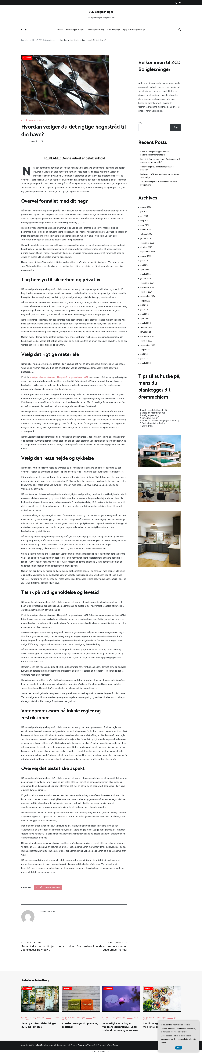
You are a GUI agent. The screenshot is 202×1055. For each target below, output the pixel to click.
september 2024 (147, 296)
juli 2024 (144, 305)
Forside (60, 30)
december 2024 (147, 283)
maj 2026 (144, 221)
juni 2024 (144, 309)
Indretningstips (113, 30)
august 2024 (145, 301)
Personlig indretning (95, 30)
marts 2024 (145, 323)
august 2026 (145, 207)
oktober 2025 (146, 247)
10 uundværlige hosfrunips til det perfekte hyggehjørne (158, 183)
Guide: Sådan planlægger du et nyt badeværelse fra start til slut (155, 153)
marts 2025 (145, 274)
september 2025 (147, 252)
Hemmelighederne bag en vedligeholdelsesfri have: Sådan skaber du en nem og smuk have (120, 1026)
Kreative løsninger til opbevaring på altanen (80, 1025)
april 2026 (144, 225)
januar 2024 (145, 332)
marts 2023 (145, 363)
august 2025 (145, 256)
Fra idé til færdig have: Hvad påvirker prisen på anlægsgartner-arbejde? (160, 160)
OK (178, 1048)
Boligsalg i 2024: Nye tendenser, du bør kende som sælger (159, 175)
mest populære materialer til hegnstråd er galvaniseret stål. (59, 377)
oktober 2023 (146, 341)
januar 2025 (145, 278)
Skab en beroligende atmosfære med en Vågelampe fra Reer (102, 946)
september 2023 (147, 345)
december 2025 (147, 243)
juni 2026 (144, 216)
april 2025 (144, 269)
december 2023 (147, 336)
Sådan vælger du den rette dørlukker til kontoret (157, 168)
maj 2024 (144, 314)
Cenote (81, 1045)
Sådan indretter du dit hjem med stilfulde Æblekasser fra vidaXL (47, 946)
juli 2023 (144, 354)
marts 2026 (145, 229)
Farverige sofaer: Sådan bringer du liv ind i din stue (38, 1025)
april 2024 (144, 318)
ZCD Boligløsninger (101, 12)
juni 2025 (144, 261)
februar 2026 (146, 234)
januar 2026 (145, 238)
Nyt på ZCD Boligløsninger (134, 30)
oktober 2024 (146, 292)
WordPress (113, 1045)
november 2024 (147, 287)
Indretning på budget (75, 30)
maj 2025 (144, 265)
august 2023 (145, 350)
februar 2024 (146, 327)
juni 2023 (144, 359)
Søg (140, 122)
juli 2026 (144, 212)
